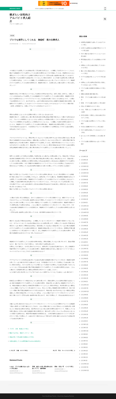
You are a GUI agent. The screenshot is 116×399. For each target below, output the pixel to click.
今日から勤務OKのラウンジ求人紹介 (92, 127)
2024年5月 (84, 229)
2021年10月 (84, 331)
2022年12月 (85, 285)
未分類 (12, 35)
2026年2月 (84, 160)
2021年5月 (84, 347)
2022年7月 (84, 301)
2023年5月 (84, 268)
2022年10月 (85, 291)
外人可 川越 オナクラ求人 (19, 350)
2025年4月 (84, 193)
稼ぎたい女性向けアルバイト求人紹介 (20, 18)
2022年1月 (84, 321)
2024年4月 (84, 232)
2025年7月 (84, 183)
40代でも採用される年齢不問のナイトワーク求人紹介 (49, 8)
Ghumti (59, 396)
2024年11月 (84, 209)
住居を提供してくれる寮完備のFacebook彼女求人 (25, 341)
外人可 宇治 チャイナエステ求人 (63, 350)
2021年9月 (84, 334)
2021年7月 (84, 341)
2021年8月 (84, 337)
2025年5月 (84, 189)
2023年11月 (84, 248)
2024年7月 (84, 222)
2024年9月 (84, 216)
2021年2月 (84, 357)
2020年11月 (84, 367)
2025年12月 (84, 166)
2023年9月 (84, 255)
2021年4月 (84, 350)
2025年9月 (84, 176)
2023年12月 (85, 245)
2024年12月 (85, 206)
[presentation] (105, 9)
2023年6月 (84, 265)
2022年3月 (84, 314)
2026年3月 (84, 156)
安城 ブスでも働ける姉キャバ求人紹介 (93, 103)
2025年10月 (85, 173)
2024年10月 (85, 212)
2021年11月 (84, 327)
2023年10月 (85, 252)
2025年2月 (84, 199)
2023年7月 (84, 262)
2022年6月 (84, 304)
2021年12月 (84, 324)
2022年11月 (84, 288)
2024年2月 (84, 239)
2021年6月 (84, 344)
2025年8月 (84, 179)
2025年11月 (84, 169)
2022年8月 (84, 298)
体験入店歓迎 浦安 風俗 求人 (89, 94)
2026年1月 (84, 163)
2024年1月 (84, 242)
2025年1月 (84, 202)
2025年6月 (84, 186)
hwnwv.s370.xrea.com (29, 44)
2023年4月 (84, 272)
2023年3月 (84, 275)
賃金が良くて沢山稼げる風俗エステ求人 (22, 337)
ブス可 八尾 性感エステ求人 (19, 329)
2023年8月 (84, 258)
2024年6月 (84, 225)
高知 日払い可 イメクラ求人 (64, 366)
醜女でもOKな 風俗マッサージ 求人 (21, 333)
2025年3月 (84, 196)
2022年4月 (84, 311)
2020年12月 (85, 364)
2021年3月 (84, 354)
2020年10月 (85, 370)
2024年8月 (84, 219)
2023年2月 (84, 278)
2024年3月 (84, 235)
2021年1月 (84, 360)
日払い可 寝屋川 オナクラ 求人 (90, 106)
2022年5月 (84, 308)
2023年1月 (84, 281)
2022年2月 (84, 318)
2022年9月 (84, 294)
